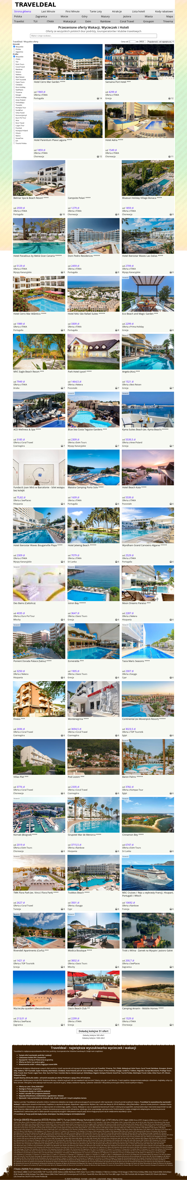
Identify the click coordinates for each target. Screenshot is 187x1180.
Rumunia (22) (50, 1147)
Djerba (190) (158, 1127)
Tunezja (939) (127, 1122)
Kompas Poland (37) (145, 1174)
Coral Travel (127, 21)
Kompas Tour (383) (37, 1174)
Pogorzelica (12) (107, 1152)
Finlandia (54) (114, 1136)
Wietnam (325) (104, 1126)
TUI (35, 21)
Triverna (168, 21)
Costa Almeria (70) (63, 1135)
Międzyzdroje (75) (51, 1135)
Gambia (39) (119, 1140)
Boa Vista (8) (28, 1158)
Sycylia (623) (69, 1124)
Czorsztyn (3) (79, 1165)
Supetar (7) (65, 1158)
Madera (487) (139, 1124)
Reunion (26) (124, 1144)
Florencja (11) (64, 1154)
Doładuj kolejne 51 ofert (93, 1031)
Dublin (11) (89, 1154)
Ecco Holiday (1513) (114, 1172)
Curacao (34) (123, 1142)
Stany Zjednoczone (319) (132, 1126)
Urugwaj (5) (98, 1160)
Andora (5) (57, 1161)
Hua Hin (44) (124, 1138)
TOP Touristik (21, 79)
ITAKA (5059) (21, 1169)
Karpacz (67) (92, 1135)
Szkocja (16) (161, 1149)
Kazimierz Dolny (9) (67, 1156)
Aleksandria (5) (64, 1161)
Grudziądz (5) (41, 1161)
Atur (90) (98, 1174)
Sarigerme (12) (98, 1152)
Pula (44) (103, 1138)
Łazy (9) (22, 1156)
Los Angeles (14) (94, 1151)
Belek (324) (112, 1126)
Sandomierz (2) (162, 1165)
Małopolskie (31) (40, 1144)
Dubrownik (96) (141, 1131)
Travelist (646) (64, 1169)
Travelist (19, 21)
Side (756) (147, 1122)
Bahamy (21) (103, 1147)
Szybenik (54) (105, 1136)
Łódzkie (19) (146, 1147)
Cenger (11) (104, 1154)
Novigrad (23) (139, 1145)
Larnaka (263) (61, 1127)
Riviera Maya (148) (130, 1129)
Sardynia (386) (49, 1126)
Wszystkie (19, 47)
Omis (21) (79, 1147)
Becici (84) (138, 1133)
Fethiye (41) (31, 1140)
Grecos (18, 72)
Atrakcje (117, 11)
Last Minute (48, 11)
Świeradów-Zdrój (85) (120, 1133)
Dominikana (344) (86, 1126)
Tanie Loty (96, 11)
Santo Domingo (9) (36, 1156)
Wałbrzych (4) (85, 1161)
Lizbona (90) (50, 1133)
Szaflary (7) (58, 1158)
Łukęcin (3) (91, 1163)
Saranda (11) (30, 1154)
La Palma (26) (133, 1144)
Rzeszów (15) (42, 1151)
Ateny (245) (82, 1127)
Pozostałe (72, 388)
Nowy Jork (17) (127, 1149)
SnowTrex (19, 138)
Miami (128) (23, 1131)
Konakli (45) (96, 1138)
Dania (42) (155, 1138)
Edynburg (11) (81, 1154)
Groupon (148, 21)
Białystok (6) (73, 1160)
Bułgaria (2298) (148, 1120)
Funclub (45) (132, 1174)
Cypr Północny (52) (149, 1136)
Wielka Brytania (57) (65, 1136)
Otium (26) (158, 1174)
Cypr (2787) (107, 1120)
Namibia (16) (27, 1151)
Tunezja (17, 909)
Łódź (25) (156, 1144)
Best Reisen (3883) (20, 1172)
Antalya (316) (144, 1126)
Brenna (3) (94, 1165)
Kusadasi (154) (103, 1129)
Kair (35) (78, 1142)
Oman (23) (131, 1145)
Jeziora (127, 16)
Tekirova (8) (91, 1156)
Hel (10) (164, 1154)
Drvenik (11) (96, 1154)
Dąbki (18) (69, 1149)
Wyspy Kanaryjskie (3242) (89, 1119)
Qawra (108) (92, 1131)
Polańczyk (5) (128, 1160)
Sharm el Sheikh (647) (46, 1124)
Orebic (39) (102, 1140)
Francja (125, 909)
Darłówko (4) (51, 1163)
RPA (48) (38, 1138)
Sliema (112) (50, 1131)
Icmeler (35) (84, 1142)
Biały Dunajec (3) (103, 1165)
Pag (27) (117, 1144)
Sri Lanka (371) (68, 1126)
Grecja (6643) (21, 1119)
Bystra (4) (67, 1163)
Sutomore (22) (41, 1147)
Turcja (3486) (70, 1119)
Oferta (37, 94)
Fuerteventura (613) (80, 1124)
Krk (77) (36, 1135)
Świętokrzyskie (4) (75, 1161)
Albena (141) (150, 1129)
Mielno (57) (75, 1136)
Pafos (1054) (110, 1122)
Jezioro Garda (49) (30, 1138)
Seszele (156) (77, 1129)
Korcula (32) (156, 1142)
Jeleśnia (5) (33, 1161)
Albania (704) (161, 1122)
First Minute (73, 11)
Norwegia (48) (59, 1138)
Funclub (19, 128)
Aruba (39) (126, 1140)
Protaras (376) (58, 1126)
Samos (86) (110, 1133)
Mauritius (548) (111, 1124)
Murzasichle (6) (157, 1158)
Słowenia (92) (36, 1133)
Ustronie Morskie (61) (162, 1135)
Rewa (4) (121, 1161)
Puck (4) (126, 1161)
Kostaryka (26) (142, 1144)
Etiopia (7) (107, 1158)
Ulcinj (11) (159, 1152)
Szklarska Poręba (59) (43, 1136)
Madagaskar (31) (50, 1144)
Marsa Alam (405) (22, 1126)
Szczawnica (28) (67, 1144)
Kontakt (84, 1179)
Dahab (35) (101, 1142)
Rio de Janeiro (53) (124, 1136)
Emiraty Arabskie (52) (136, 1136)
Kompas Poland (22, 130)
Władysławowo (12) (78, 1152)
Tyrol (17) (95, 1149)
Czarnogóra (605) (91, 1124)
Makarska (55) (96, 1136)
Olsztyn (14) (84, 1151)
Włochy (17, 619)
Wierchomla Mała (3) (101, 1163)
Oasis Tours (20, 82)
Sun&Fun (19, 110)
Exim (88, 21)
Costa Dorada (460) (157, 1124)
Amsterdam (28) (110, 1144)
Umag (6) (141, 1158)
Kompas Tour (21, 107)
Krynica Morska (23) (149, 1145)
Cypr (124, 677)
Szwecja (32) (131, 1142)
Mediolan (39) (110, 1140)
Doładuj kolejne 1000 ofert (93, 1038)
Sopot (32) (139, 1142)
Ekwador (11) (73, 1154)
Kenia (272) (20, 1127)
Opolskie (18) (36, 1149)
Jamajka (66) (100, 1135)
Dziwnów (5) (49, 1161)
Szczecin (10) (129, 1154)
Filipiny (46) (74, 1138)
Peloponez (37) (156, 1140)
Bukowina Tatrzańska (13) (64, 1152)
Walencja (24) (74, 1145)
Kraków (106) (109, 1131)
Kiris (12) (124, 1152)
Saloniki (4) (109, 1161)
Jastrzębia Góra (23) (162, 1145)
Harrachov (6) (26, 1160)
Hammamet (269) (51, 1127)
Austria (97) (132, 1131)
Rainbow (105, 21)
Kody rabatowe (164, 11)
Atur (17, 120)
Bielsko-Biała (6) (64, 1160)
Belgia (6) (80, 1160)
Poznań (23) (123, 1145)
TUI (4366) (35, 1169)
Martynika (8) (113, 1156)
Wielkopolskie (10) (118, 1154)
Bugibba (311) (152, 1126)
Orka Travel (20, 113)
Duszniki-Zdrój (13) (50, 1152)
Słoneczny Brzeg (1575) (48, 1122)
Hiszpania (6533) (39, 1119)
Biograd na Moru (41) (41, 1140)
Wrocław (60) (20, 1136)
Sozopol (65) (107, 1135)
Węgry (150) (120, 1129)
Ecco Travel (20, 123)
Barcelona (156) (86, 1129)
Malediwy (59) (54, 1136)
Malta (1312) (70, 1122)
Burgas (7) (113, 1158)
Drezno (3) (72, 1165)
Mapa (169, 16)
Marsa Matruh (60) (30, 1136)
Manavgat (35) (52, 1142)
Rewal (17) (111, 1149)
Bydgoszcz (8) (161, 1156)
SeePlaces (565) (79, 1169)
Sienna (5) (105, 1160)
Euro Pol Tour (21, 118)
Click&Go (19, 85)
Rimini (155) (95, 1129)
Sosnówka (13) (119, 1151)
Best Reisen (20, 77)
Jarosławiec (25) (41, 1145)
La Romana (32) (147, 1142)
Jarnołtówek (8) (136, 1156)
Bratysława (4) (74, 1163)
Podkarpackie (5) (137, 1160)
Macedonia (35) (61, 1142)
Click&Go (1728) (101, 1172)
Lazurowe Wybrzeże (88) (77, 1133)
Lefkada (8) (120, 1156)
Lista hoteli (138, 11)
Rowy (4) (115, 1161)
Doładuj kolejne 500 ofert (93, 1035)
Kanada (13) (29, 1152)
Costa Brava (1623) (24, 1122)
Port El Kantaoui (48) (48, 1138)
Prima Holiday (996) (140, 1172)
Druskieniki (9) (83, 1156)
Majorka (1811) (157, 1120)
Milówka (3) (19, 1165)
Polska (18, 49)
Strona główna (22, 11)
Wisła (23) (107, 1145)
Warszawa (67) (83, 1135)
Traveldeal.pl (75, 1179)
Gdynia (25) (49, 1145)
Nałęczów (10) (137, 1154)
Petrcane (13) (137, 1151)
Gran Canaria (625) (59, 1124)
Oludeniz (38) (148, 1140)
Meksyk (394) (32, 1126)
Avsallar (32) (20, 1144)
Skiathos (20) (118, 1147)
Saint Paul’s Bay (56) (85, 1136)
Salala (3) (136, 1163)
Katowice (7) (99, 1158)
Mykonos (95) (21, 1133)
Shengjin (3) (129, 1163)
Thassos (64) (121, 1135)
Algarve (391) (41, 1126)
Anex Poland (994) (155, 1172)
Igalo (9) (76, 1156)
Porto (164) (47, 1129)
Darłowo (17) (146, 1149)
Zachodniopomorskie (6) (131, 1158)
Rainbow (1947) (74, 1172)
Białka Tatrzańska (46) (85, 1138)
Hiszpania (18, 503)
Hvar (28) (92, 1144)
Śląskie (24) (66, 1145)
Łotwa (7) (51, 1158)
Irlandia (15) (50, 1151)
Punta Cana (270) (30, 1127)
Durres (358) (77, 1126)
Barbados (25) (58, 1145)
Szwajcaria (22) (31, 1147)
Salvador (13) (128, 1151)
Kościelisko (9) (56, 1156)
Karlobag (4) (35, 1163)
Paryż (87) (104, 1133)
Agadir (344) (95, 1126)
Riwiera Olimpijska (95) (153, 1131)
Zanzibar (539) (121, 1124)
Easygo (18, 95)
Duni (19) (29, 1149)
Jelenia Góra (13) (39, 1152)
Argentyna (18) (87, 1149)
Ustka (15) (35, 1151)
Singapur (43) (147, 1138)
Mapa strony (117, 1179)
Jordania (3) (34, 1165)
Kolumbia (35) (71, 1142)
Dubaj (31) (59, 1144)
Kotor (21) (86, 1147)
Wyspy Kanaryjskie (22, 272)
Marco (18, 136)
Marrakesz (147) (141, 1129)
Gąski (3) (41, 1165)
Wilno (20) (111, 1147)
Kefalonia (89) (59, 1133)
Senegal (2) (154, 1165)
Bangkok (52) (159, 1136)
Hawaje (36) (36, 1142)
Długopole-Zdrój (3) (62, 1165)
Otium (18, 133)
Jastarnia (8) (128, 1156)
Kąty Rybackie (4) (160, 1161)
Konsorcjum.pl (21, 115)
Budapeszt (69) (73, 1135)
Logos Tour (20, 125)
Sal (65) (114, 1135)
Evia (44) (131, 1138)
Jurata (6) (18, 1160)
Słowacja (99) (118, 1131)
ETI (17, 141)
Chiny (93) (28, 1133)
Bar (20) (139, 1147)
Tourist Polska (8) (40, 1176)
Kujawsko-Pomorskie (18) (58, 1149)
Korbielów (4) (20, 1163)
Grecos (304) (49, 1174)
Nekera (18, 74)
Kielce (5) (27, 1161)
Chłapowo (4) (59, 1163)
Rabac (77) (30, 1135)
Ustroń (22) (23, 1147)
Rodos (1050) (119, 1122)
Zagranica (19, 52)
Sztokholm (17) (103, 1149)
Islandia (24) (99, 1145)
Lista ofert (92, 1179)
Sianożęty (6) (149, 1158)
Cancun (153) (113, 1129)
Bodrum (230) (109, 1127)
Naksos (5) (157, 1160)
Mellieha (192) (149, 1127)
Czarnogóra (19, 446)
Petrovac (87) (96, 1133)
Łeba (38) (132, 1140)
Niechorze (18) (45, 1149)
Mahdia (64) (128, 1135)
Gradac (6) (34, 1160)
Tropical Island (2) (145, 1165)
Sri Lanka (72, 561)
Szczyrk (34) (115, 1142)
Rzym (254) (75, 1127)
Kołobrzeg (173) (39, 1129)
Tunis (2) (136, 1165)
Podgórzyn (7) (91, 1158)
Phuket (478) (147, 1124)
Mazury (105, 16)
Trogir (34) (108, 1142)
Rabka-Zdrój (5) (118, 1160)
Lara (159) (61, 1129)
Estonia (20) (133, 1147)
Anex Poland (20, 100)
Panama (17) (119, 1149)
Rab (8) (98, 1156)
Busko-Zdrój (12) (132, 1152)
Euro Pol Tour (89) (108, 1174)
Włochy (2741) (118, 1120)
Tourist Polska (21, 143)
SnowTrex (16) (22, 1176)
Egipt (124, 735)
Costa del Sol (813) (137, 1122)
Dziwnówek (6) (54, 1160)
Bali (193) (141, 1127)
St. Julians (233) (91, 1127)
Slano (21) (73, 1147)
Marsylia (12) (117, 1152)
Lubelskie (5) (19, 1161)
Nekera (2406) (63, 1172)
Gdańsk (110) (84, 1131)
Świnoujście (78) (21, 1135)
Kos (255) (68, 1127)
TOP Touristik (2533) (49, 1172)
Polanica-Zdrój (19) (156, 1147)
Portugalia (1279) (79, 1122)
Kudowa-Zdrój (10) (147, 1154)
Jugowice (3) (27, 1165)
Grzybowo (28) (100, 1144)
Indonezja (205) (118, 1127)
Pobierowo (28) (77, 1144)
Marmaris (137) (159, 1129)
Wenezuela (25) (21, 1145)
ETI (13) (31, 1176)
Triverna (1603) (49, 1169)
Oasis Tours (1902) (88, 1172)
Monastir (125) (31, 1131)
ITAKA (50, 21)
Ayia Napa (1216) (90, 1122)
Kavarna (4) (27, 1163)
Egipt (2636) (128, 1120)
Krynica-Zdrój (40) (77, 1140)
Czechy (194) (134, 1127)
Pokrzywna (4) (142, 1161)
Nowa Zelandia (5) (148, 1160)
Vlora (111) (58, 1131)
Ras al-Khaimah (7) (81, 1158)
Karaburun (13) (21, 1152)
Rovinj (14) (77, 1151)
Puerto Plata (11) (47, 1154)
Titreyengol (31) (29, 1144)
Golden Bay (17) (137, 1149)
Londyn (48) (67, 1138)
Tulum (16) (154, 1149)
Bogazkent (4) (83, 1163)
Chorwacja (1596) (35, 1122)
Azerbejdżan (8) (43, 1158)
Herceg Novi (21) (94, 1147)
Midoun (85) (131, 1133)
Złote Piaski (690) (22, 1124)
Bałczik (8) (35, 1158)
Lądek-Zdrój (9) (47, 1156)
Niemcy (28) (85, 1144)
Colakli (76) (42, 1135)
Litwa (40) (68, 1140)
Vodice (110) (65, 1131)
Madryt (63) (144, 1135)
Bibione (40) (86, 1140)
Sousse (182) (21, 1129)
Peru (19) (165, 1147)
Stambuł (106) (100, 1131)
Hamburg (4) (43, 1163)
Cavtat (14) (111, 1151)
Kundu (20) (126, 1147)
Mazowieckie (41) (22, 1140)
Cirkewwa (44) (138, 1138)
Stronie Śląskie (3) (120, 1163)
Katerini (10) (157, 1154)
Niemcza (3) (162, 1163)
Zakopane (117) (41, 1131)
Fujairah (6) (45, 1160)
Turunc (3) (111, 1163)
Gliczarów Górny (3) (50, 1165)
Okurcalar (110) (74, 1131)
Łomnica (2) (111, 1165)
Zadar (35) (44, 1142)
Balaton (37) (20, 1142)
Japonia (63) (152, 1135)
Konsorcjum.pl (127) (74, 1174)
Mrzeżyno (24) (91, 1145)
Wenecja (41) (162, 1138)
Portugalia (39, 98)
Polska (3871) (56, 1119)
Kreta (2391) (138, 1120)
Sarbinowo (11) (21, 1154)
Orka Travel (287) (60, 1174)
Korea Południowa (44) (113, 1138)
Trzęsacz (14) (70, 1151)
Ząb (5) (92, 1160)
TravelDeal (17, 41)
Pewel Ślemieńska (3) (146, 1163)
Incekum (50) (20, 1138)
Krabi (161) (54, 1129)
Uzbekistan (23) (115, 1145)
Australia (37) (28, 1142)
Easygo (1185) (128, 1172)
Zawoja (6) (120, 1158)
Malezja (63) (136, 1135)
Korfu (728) (153, 1122)
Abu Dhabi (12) (142, 1152)
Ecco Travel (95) (88, 1174)
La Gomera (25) (31, 1145)
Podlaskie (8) (104, 1156)
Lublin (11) (56, 1154)
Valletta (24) (82, 1145)
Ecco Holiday (20, 87)
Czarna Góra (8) (146, 1156)
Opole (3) (156, 1163)
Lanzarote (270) (40, 1127)
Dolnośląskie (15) (60, 1151)
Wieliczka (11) (151, 1152)
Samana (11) (38, 1154)
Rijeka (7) (72, 1158)
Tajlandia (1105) (101, 1122)
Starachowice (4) (100, 1161)
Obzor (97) (125, 1131)
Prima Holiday (21, 97)
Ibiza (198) (127, 1127)
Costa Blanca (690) (34, 1124)
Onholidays (20, 102)
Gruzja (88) (88, 1133)
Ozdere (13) (145, 1151)
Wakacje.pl (69, 21)
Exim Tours (20, 64)
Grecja (108, 98)
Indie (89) (66, 1133)
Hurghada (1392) (60, 1122)
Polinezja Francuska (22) (61, 1147)
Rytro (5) (110, 1160)
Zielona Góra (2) (128, 1165)
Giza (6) (39, 1160)
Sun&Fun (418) (23, 1174)
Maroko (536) (130, 1124)
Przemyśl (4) (133, 1161)
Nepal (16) (20, 1151)
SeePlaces (19, 90)
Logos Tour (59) (122, 1174)
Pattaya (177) (29, 1129)
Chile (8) (154, 1156)
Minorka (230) (100, 1127)
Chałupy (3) (87, 1165)
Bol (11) (110, 1154)
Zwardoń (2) (119, 1165)
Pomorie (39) (94, 1140)
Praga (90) (43, 1133)
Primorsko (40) (60, 1140)
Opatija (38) (139, 1140)
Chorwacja (39, 156)
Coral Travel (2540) (35, 1172)
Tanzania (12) (89, 1152)
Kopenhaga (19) (21, 1149)
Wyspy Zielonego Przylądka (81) (151, 1133)
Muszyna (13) (153, 1151)
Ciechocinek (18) (78, 1149)
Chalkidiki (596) (101, 1124)
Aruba (16, 388)
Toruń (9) (28, 1156)
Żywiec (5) (86, 1160)
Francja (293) (161, 1126)
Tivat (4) (92, 1161)
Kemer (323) (120, 1126)
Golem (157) (68, 1129)
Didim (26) (150, 1144)
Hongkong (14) (103, 1151)
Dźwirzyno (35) (93, 1142)
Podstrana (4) (150, 1161)
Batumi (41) (51, 1140)
